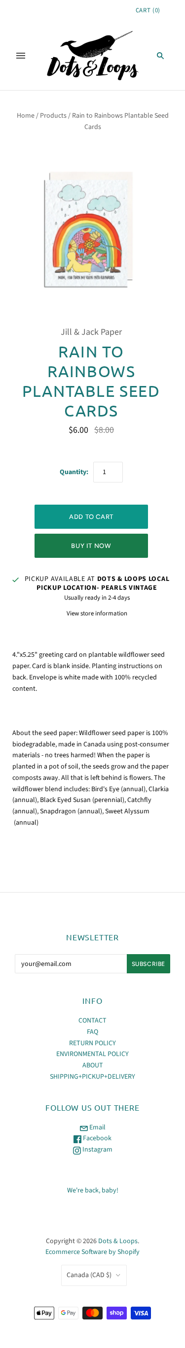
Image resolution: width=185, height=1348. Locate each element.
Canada (89, 1275)
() (148, 10)
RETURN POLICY (92, 1043)
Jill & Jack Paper (91, 332)
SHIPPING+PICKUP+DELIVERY (92, 1077)
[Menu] (21, 55)
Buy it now (91, 545)
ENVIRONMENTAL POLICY (92, 1054)
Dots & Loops (118, 1241)
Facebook (96, 1138)
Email (97, 1127)
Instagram (96, 1150)
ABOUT (92, 1065)
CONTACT (92, 1021)
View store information (97, 613)
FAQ (92, 1032)
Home (26, 116)
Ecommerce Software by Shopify (92, 1252)
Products (53, 116)
